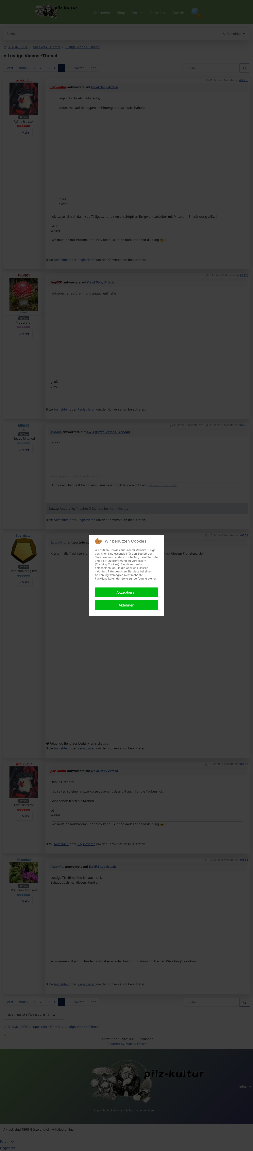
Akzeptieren (126, 592)
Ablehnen (126, 605)
